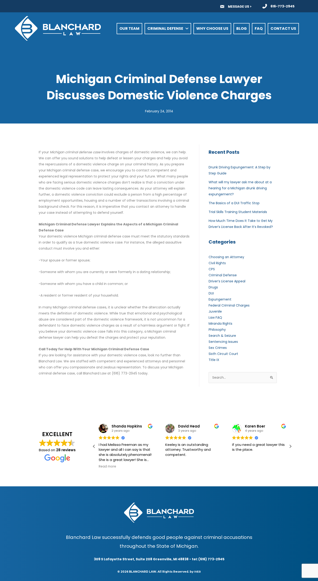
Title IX (214, 359)
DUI (211, 293)
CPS (212, 269)
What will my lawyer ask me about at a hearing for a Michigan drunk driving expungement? (240, 188)
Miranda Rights (220, 323)
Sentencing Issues (223, 341)
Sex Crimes (218, 347)
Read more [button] (107, 466)
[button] (290, 446)
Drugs (213, 287)
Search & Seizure (222, 335)
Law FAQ (215, 317)
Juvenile (215, 311)
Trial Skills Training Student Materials (238, 212)
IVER (197, 571)
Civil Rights (217, 263)
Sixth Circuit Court (223, 353)
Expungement (220, 299)
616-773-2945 (282, 6)
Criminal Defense (223, 275)
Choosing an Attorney (226, 257)
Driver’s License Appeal (227, 281)
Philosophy (217, 329)
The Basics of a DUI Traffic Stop (234, 203)
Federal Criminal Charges (229, 305)
